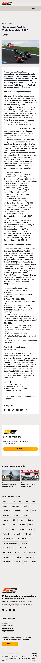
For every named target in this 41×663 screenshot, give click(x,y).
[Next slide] (36, 476)
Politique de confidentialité (9, 656)
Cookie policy (21, 656)
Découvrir (20, 449)
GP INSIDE (4, 23)
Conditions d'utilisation (13, 654)
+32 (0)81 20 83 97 (8, 631)
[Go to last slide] (4, 476)
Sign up (3, 654)
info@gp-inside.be (8, 628)
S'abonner (9, 644)
